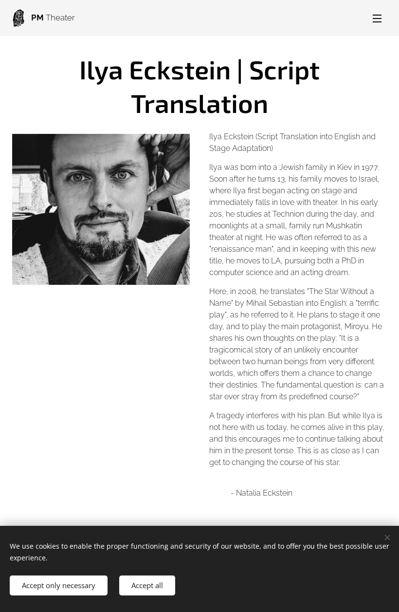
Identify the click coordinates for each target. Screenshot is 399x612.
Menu (377, 18)
